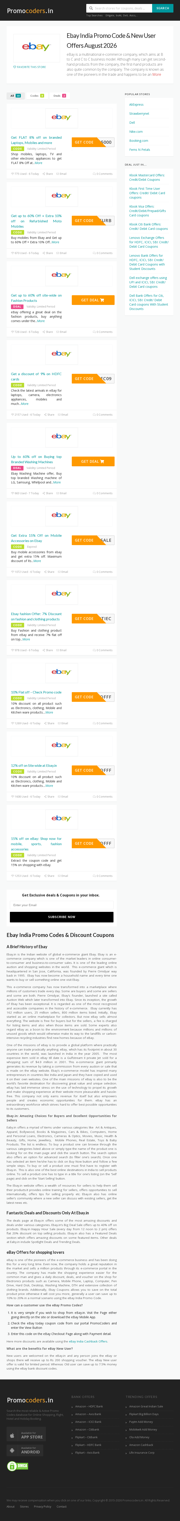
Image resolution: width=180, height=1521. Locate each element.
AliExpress (136, 104)
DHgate (110, 15)
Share (49, 174)
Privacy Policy (42, 1506)
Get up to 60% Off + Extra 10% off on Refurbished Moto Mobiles (36, 221)
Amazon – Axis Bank (88, 1414)
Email (63, 174)
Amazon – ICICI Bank (88, 1422)
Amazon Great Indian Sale (146, 1406)
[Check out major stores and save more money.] (30, 11)
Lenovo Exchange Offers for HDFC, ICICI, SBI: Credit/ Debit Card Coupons (149, 242)
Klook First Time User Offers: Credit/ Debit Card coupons (147, 192)
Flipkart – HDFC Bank (88, 1445)
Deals (59, 95)
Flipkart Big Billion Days (143, 1414)
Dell (125, 15)
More (38, 163)
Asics (132, 15)
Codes (36, 95)
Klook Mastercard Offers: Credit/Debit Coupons (147, 177)
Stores (24, 1506)
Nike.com (136, 131)
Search (163, 8)
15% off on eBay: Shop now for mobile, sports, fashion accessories (36, 843)
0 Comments (104, 174)
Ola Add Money (139, 1437)
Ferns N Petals (139, 149)
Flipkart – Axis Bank (87, 1453)
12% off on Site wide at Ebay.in (34, 765)
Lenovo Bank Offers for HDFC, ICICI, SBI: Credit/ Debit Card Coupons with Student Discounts (147, 262)
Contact (62, 1506)
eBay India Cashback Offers (88, 1341)
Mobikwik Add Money (143, 1429)
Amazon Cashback (141, 1445)
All (15, 95)
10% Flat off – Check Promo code (36, 692)
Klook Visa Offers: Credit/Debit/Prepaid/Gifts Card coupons (147, 210)
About (10, 1506)
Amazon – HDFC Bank (89, 1406)
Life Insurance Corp (142, 1453)
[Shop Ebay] (36, 48)
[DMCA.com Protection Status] (18, 1466)
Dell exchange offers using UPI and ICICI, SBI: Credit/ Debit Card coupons (148, 282)
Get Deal (90, 300)
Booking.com (138, 140)
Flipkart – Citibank (86, 1437)
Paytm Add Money (141, 1422)
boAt (118, 15)
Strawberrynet (139, 113)
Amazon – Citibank (87, 1429)
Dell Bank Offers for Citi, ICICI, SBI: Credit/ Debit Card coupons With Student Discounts (148, 302)
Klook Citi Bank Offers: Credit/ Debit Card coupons (148, 226)
